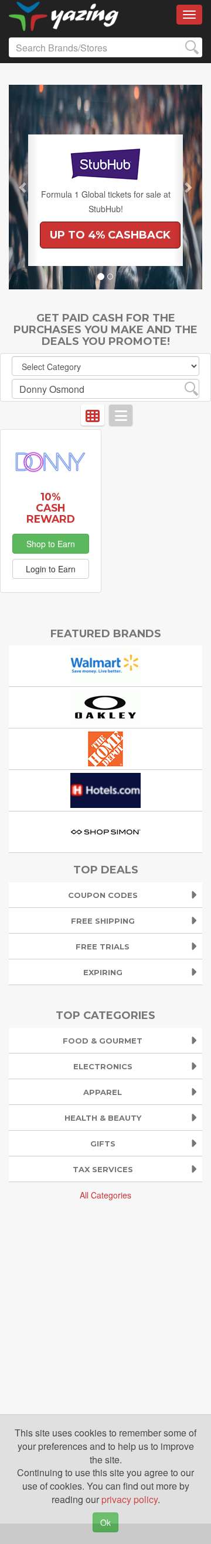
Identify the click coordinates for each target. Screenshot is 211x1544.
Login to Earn (51, 569)
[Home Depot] (105, 748)
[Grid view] (92, 415)
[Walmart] (105, 665)
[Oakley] (105, 706)
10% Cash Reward (50, 508)
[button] (23, 187)
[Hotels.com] (105, 789)
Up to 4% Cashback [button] (110, 235)
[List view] (120, 415)
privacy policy (129, 1499)
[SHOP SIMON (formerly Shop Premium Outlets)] (105, 831)
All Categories (105, 1195)
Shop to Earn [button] (50, 544)
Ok (105, 1522)
